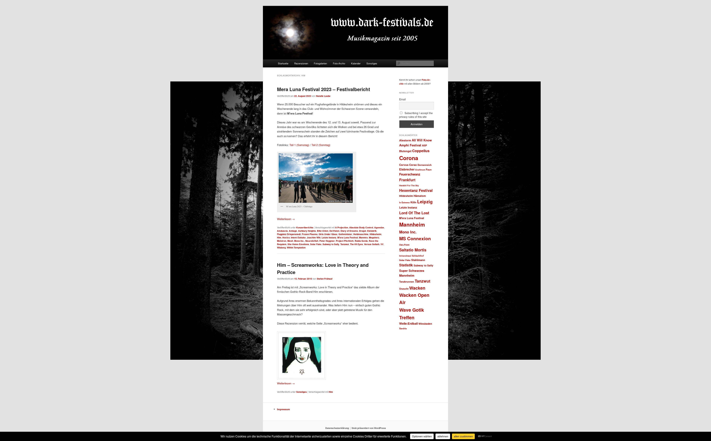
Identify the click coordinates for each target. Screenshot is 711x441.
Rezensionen (301, 63)
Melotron (281, 240)
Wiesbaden (425, 323)
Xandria (403, 328)
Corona (408, 158)
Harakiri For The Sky (409, 185)
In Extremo (404, 202)
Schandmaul (405, 255)
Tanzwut (344, 244)
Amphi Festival (410, 145)
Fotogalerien (320, 63)
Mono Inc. (299, 240)
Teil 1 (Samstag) (299, 145)
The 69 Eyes (356, 244)
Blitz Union (322, 230)
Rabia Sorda (361, 240)
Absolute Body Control (361, 227)
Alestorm (405, 140)
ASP (424, 145)
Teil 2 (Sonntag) (320, 145)
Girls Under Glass (328, 234)
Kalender (355, 63)
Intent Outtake (298, 237)
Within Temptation (296, 247)
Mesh (290, 240)
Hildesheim (375, 234)
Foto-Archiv (339, 63)
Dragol (362, 230)
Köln (413, 202)
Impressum (283, 409)
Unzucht (403, 288)
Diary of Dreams (349, 230)
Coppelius (421, 150)
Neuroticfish (311, 240)
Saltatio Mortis (412, 250)
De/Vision (334, 230)
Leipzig (425, 201)
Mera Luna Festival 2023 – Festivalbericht (323, 89)
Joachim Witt (314, 237)
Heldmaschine (360, 234)
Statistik (406, 265)
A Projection (341, 227)
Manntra (363, 237)
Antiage (293, 230)
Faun (429, 169)
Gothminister (345, 234)
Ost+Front (404, 244)
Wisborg (281, 247)
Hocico (286, 237)
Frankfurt (407, 179)
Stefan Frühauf (324, 278)
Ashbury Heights (307, 230)
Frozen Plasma (310, 234)
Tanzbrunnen (406, 281)
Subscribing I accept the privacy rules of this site (416, 115)
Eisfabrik (372, 230)
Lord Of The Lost (414, 212)
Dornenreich (425, 165)
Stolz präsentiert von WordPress (369, 428)
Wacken (417, 288)
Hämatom (420, 196)
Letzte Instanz (329, 237)
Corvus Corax (408, 165)
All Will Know (422, 140)
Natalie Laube (323, 96)
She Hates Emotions (298, 244)
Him (279, 237)
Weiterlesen (286, 219)
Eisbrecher (407, 169)
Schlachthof (418, 255)
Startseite (283, 63)
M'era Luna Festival (347, 237)
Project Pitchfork (345, 240)
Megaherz (374, 237)
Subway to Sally (331, 244)
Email (402, 99)
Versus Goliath (371, 244)
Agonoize (379, 227)
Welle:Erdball (408, 323)
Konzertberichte (304, 227)
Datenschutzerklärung (337, 428)
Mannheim (412, 224)
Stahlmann (418, 260)
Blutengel (405, 151)
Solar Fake (315, 244)
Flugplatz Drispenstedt (289, 234)
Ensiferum (420, 169)
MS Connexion (415, 238)
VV (381, 244)
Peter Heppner (327, 240)
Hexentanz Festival (416, 190)
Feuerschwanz (409, 174)
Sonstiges (371, 63)
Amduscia (282, 230)
